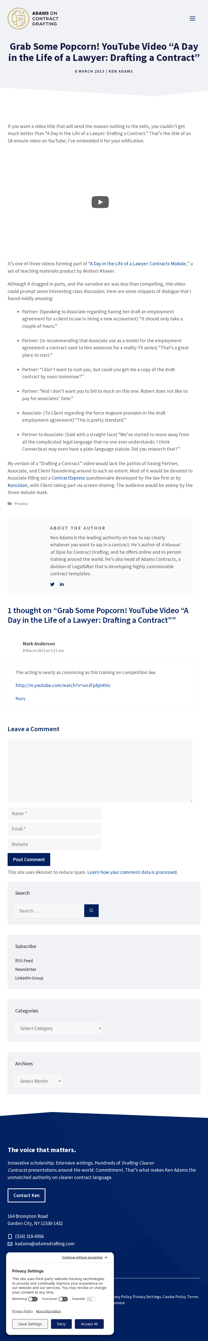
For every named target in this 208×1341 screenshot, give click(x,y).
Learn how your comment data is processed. (132, 872)
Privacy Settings (147, 1296)
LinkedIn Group (29, 978)
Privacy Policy (119, 1296)
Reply (20, 698)
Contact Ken (26, 1195)
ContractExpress (68, 478)
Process (21, 503)
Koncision (17, 485)
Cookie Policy (174, 1296)
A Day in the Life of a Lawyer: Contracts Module (138, 263)
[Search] (91, 910)
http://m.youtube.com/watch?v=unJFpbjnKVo (62, 685)
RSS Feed (24, 960)
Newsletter (25, 969)
